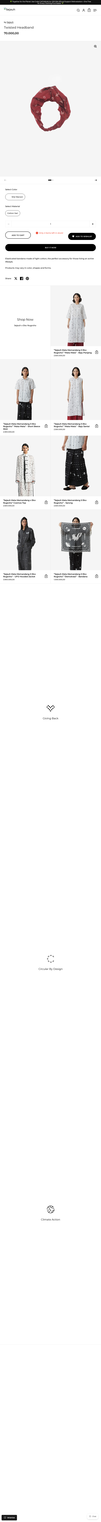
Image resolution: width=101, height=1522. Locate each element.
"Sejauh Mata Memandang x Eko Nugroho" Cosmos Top (25, 472)
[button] (49, 180)
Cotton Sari (12, 213)
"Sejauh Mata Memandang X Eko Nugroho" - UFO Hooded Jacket (25, 546)
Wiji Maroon (17, 197)
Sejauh (10, 22)
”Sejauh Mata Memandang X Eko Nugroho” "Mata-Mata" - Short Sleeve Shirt (25, 397)
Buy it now (50, 248)
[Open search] (78, 10)
